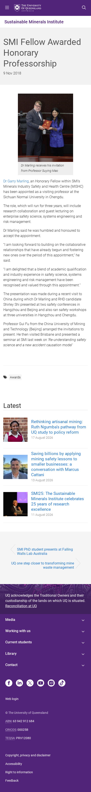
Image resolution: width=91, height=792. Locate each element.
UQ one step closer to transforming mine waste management (42, 565)
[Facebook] (8, 683)
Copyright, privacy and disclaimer (28, 755)
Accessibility (13, 764)
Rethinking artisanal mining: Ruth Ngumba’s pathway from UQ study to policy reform (58, 427)
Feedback (12, 780)
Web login (12, 699)
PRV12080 (23, 738)
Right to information (19, 772)
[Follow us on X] (30, 683)
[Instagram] (51, 683)
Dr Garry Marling (16, 181)
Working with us (17, 631)
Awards (15, 377)
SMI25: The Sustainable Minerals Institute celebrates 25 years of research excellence (57, 501)
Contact (11, 665)
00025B (22, 729)
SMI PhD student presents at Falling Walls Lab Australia (45, 551)
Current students (18, 642)
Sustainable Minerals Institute (34, 21)
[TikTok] (61, 683)
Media (10, 620)
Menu (7, 8)
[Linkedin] (19, 683)
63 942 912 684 (23, 721)
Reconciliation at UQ (21, 606)
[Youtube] (40, 683)
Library (11, 653)
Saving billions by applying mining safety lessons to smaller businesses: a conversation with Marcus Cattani (56, 464)
